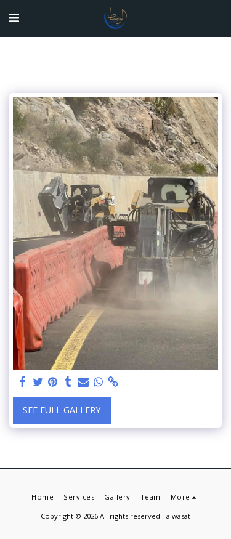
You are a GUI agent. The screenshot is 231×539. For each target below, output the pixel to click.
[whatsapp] (98, 381)
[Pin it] (53, 381)
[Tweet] (38, 381)
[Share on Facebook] (22, 381)
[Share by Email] (83, 381)
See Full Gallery (61, 410)
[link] (113, 381)
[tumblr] (68, 381)
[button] (13, 17)
